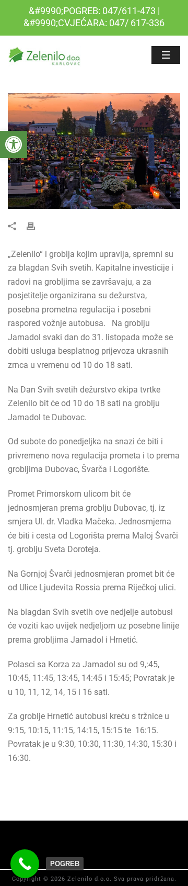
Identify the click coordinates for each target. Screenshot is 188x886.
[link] (13, 144)
